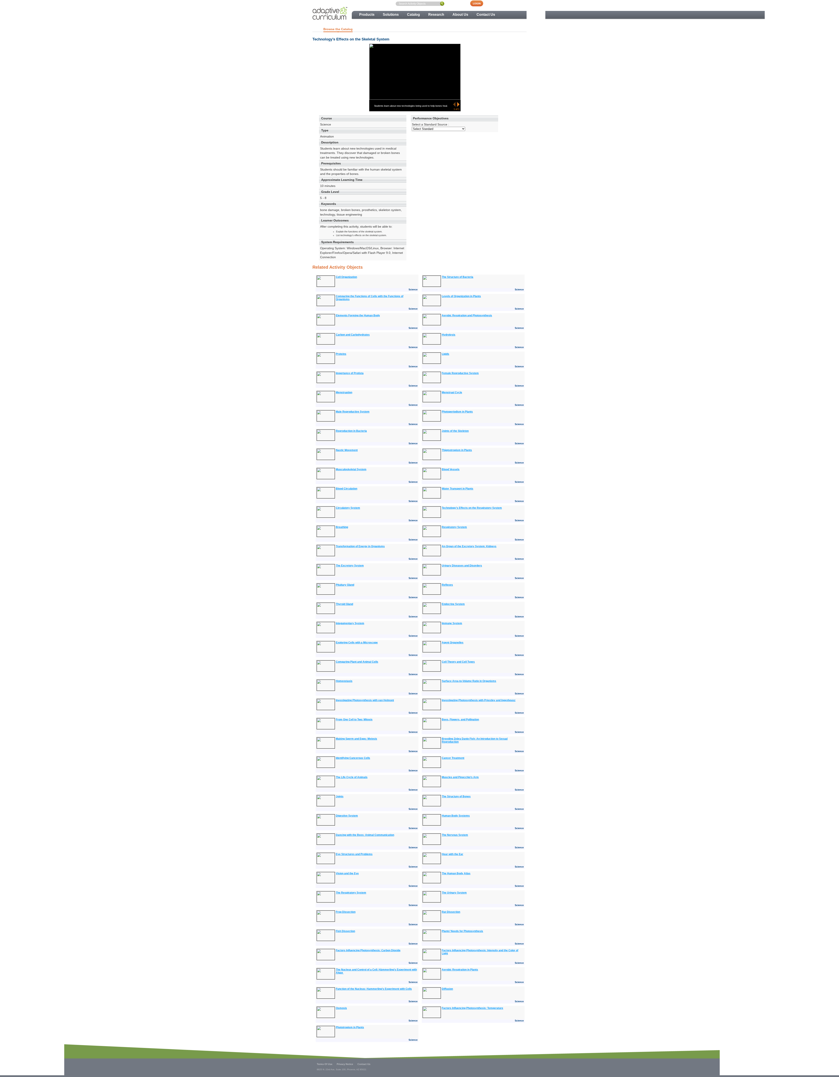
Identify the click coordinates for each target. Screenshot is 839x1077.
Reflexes (447, 584)
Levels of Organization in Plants (461, 296)
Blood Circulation (346, 488)
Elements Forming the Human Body (358, 315)
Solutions (391, 14)
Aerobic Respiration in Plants (460, 969)
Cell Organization (346, 277)
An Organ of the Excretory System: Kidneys (469, 546)
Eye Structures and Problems (354, 854)
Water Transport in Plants (457, 488)
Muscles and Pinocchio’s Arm (460, 777)
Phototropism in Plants (350, 1027)
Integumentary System (350, 623)
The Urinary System (454, 892)
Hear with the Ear (452, 854)
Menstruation (344, 392)
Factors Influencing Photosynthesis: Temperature (472, 1008)
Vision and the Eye (347, 873)
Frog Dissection (345, 911)
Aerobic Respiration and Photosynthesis (467, 315)
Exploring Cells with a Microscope (357, 642)
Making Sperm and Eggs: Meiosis (356, 738)
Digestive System (347, 815)
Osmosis (341, 1008)
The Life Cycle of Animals (351, 777)
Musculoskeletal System (351, 469)
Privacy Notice (345, 1064)
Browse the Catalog (338, 29)
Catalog (413, 14)
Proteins (341, 354)
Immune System (452, 623)
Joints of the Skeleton (455, 430)
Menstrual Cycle (452, 392)
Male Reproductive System (352, 411)
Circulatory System (348, 507)
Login (479, 3)
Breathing (342, 527)
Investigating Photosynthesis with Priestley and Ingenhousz (478, 700)
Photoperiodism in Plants (457, 411)
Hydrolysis (448, 334)
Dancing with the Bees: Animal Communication (365, 835)
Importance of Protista (350, 373)
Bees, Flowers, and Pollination (460, 719)
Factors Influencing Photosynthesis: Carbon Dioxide (368, 950)
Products (366, 14)
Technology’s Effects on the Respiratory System (472, 507)
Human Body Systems (456, 815)
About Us (460, 14)
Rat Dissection (451, 911)
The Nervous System (455, 835)
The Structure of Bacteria (457, 277)
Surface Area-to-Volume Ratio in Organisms (469, 681)
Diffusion (447, 988)
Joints (339, 796)
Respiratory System (454, 527)
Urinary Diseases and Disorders (462, 565)
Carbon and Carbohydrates (353, 334)
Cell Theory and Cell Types (458, 661)
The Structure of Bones (456, 796)
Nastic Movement (347, 450)
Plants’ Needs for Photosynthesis (462, 931)
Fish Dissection (345, 931)
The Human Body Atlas (456, 873)
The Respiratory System (351, 892)
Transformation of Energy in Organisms (360, 546)
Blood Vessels (450, 469)
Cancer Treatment (453, 758)
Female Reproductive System (460, 373)
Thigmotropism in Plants (457, 450)
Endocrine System (453, 604)
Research (436, 14)
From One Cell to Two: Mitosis (354, 719)
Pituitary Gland (345, 584)
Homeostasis (344, 681)
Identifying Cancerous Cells (353, 758)
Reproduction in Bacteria (351, 430)
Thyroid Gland (344, 604)
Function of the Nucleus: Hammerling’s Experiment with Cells (374, 988)
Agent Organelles (452, 642)
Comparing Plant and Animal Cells (357, 661)
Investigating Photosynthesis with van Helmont (365, 700)
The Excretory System (350, 565)
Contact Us (486, 14)
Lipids (445, 354)
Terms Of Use (324, 1064)
